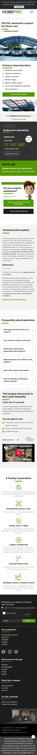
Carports (4, 642)
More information (9, 440)
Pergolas (4, 640)
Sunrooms (5, 637)
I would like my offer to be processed (18, 203)
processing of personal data (24, 608)
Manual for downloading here (14, 299)
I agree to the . (19, 608)
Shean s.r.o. (23, 732)
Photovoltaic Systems (9, 635)
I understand (19, 7)
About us (4, 690)
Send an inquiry (20, 119)
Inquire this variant (12, 154)
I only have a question (18, 211)
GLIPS (9, 732)
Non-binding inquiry (18, 94)
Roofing (4, 644)
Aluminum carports (11, 31)
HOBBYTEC (23, 728)
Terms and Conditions (9, 702)
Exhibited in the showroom (20, 116)
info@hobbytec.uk (9, 196)
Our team (4, 688)
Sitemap (17, 730)
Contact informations (9, 704)
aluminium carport (16, 238)
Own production (7, 686)
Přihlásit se (29, 621)
